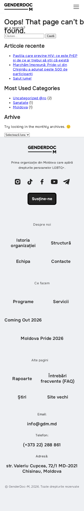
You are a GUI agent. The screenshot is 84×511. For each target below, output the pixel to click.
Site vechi (57, 397)
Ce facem (42, 283)
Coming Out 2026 (23, 320)
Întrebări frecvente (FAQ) (58, 378)
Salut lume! (22, 78)
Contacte (60, 261)
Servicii (61, 301)
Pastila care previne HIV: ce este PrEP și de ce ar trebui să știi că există (45, 58)
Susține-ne (42, 198)
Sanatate (20, 102)
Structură (61, 243)
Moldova (20, 107)
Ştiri (22, 397)
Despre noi (42, 224)
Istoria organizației (23, 243)
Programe (23, 301)
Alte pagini (39, 360)
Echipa (23, 261)
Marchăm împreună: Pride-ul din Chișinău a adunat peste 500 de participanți (40, 69)
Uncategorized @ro (30, 98)
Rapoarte (22, 378)
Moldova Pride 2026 (42, 338)
